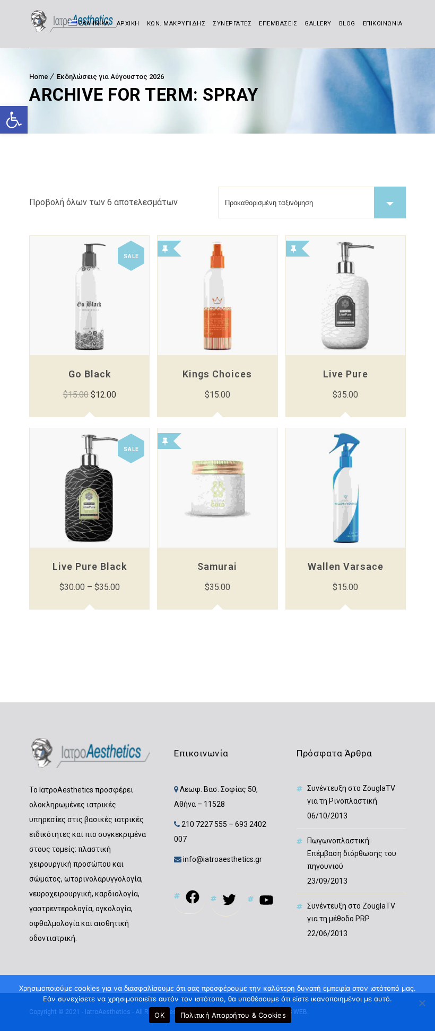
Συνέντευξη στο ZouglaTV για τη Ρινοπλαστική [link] (351, 794)
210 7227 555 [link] (204, 824)
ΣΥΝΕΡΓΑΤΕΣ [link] (232, 23)
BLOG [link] (347, 23)
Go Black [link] (89, 374)
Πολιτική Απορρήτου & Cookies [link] (233, 1015)
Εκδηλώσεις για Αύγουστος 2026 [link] (110, 77)
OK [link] (159, 1015)
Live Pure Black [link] (90, 566)
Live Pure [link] (345, 374)
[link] (14, 120)
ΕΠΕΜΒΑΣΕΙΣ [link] (278, 23)
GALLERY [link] (318, 23)
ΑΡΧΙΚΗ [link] (128, 23)
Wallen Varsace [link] (346, 566)
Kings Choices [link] (217, 374)
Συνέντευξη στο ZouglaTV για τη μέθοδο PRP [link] (351, 912)
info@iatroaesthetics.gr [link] (221, 859)
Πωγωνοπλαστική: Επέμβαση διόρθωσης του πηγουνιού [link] (351, 853)
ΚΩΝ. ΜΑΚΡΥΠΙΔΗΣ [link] (176, 23)
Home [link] (38, 77)
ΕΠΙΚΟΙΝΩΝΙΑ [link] (383, 23)
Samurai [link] (217, 566)
